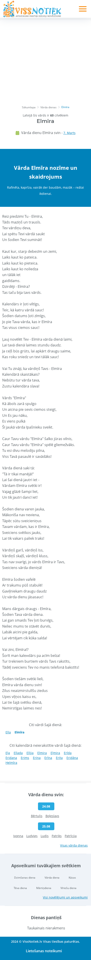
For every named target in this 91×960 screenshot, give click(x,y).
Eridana (11, 758)
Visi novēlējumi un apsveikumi (65, 897)
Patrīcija (71, 836)
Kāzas (72, 877)
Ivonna (18, 836)
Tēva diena (20, 888)
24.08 (46, 806)
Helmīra (11, 762)
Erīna (48, 758)
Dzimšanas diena (24, 877)
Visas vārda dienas (74, 845)
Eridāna (72, 758)
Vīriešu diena (68, 888)
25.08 (46, 826)
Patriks (57, 836)
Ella (8, 732)
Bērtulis (36, 816)
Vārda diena (52, 877)
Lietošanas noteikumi (44, 950)
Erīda (68, 753)
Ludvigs (32, 836)
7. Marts (69, 133)
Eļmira (55, 753)
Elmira (42, 753)
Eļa (8, 753)
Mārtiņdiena (43, 888)
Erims (25, 758)
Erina (37, 758)
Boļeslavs (52, 816)
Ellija (30, 753)
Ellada (18, 753)
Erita (59, 758)
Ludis (45, 836)
